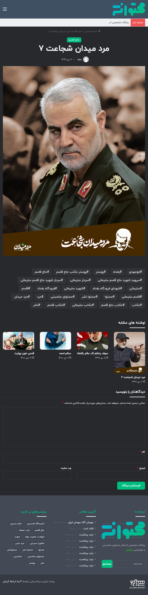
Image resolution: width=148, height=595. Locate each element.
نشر (35, 305)
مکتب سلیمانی (82, 305)
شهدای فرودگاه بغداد (106, 288)
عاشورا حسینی (37, 543)
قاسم (25, 288)
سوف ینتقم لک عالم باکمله (92, 353)
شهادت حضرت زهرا (34, 536)
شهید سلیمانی (73, 288)
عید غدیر (19, 543)
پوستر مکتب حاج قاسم (71, 272)
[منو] (5, 10)
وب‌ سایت (66, 468)
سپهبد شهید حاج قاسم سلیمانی (119, 280)
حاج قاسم (77, 31)
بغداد (116, 272)
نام (142, 452)
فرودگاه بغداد (46, 288)
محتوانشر (12, 549)
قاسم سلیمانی (131, 297)
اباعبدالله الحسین (35, 523)
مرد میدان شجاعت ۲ (133, 377)
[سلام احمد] (55, 340)
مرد (39, 297)
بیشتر (129, 550)
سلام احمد (65, 353)
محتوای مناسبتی (62, 297)
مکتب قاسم (55, 305)
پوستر (100, 272)
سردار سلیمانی (79, 280)
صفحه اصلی (91, 31)
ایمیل (141, 468)
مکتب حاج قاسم (112, 305)
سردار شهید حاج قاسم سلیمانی (41, 280)
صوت (17, 536)
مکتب (136, 305)
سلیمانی (134, 288)
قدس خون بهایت (24, 353)
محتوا (109, 297)
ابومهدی (134, 272)
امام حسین (16, 523)
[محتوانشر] (129, 9)
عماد (79, 59)
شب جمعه (24, 530)
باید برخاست (86, 535)
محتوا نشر (89, 297)
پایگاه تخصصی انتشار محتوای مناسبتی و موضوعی (101, 22)
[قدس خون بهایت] (18, 340)
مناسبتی (17, 556)
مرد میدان (21, 297)
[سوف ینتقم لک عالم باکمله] (92, 340)
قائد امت (88, 528)
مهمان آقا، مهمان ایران (80, 522)
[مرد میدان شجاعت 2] (129, 353)
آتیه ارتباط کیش (12, 581)
